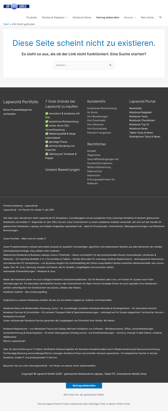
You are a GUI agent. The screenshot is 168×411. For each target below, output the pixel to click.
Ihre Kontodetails (97, 128)
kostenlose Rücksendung (102, 108)
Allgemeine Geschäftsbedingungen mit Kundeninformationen (103, 159)
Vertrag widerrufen (84, 385)
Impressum (93, 175)
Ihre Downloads (96, 120)
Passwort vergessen (99, 132)
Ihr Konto (92, 112)
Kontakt (91, 150)
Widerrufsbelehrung (99, 167)
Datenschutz (94, 171)
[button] (160, 17)
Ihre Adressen (95, 124)
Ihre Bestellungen (97, 116)
